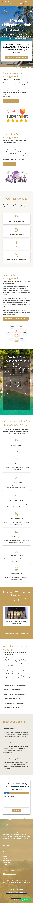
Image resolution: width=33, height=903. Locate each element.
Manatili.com (19, 882)
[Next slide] (25, 392)
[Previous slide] (7, 392)
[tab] (6, 793)
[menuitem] (16, 850)
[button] (31, 11)
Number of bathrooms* (9, 803)
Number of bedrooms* (9, 796)
